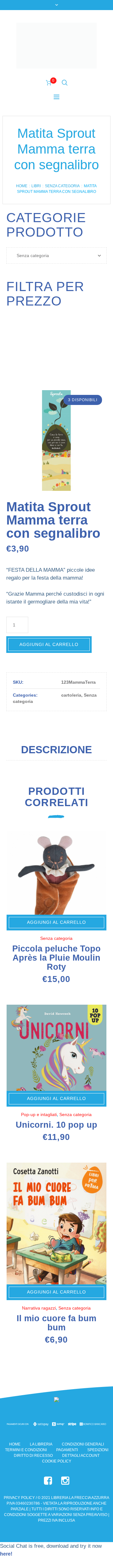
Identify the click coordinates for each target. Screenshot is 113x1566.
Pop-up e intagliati (39, 1114)
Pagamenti (67, 1450)
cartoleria (71, 695)
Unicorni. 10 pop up (56, 1125)
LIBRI (36, 186)
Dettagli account (81, 1455)
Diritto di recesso (33, 1455)
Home (21, 186)
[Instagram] (65, 1481)
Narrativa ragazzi (39, 1308)
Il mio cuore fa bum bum (56, 1323)
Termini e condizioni (26, 1450)
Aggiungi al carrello (48, 644)
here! (6, 1554)
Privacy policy (19, 1498)
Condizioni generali (83, 1444)
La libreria (41, 1444)
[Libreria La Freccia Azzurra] (56, 46)
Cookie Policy (56, 1461)
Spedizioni (97, 1450)
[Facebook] (48, 1481)
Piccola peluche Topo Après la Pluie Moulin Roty (56, 958)
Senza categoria (62, 186)
